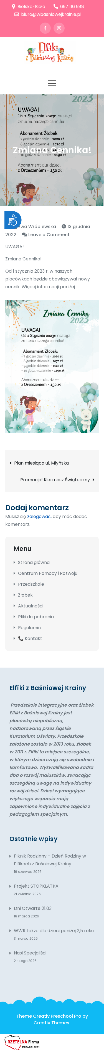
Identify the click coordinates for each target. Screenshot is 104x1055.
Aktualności (30, 606)
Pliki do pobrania (36, 617)
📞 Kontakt (30, 638)
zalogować (39, 516)
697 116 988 (72, 6)
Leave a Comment (49, 234)
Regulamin (29, 627)
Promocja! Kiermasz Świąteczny (55, 480)
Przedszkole (31, 584)
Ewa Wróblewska (37, 226)
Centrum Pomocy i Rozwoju (47, 573)
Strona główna (34, 562)
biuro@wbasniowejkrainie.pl (51, 14)
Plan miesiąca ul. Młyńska (41, 463)
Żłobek (25, 595)
